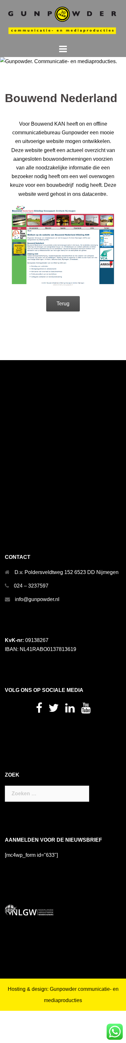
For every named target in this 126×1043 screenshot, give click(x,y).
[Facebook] (39, 710)
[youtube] (85, 710)
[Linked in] (70, 710)
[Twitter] (53, 710)
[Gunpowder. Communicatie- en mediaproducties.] (63, 21)
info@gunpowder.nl (37, 599)
